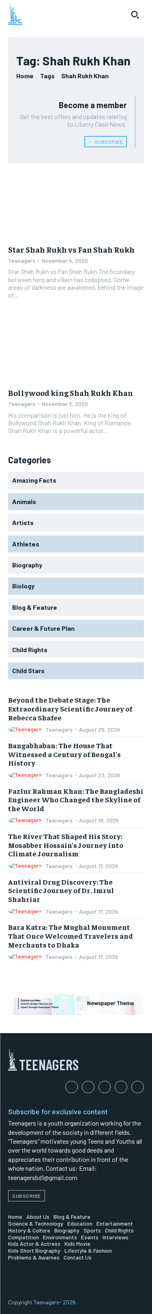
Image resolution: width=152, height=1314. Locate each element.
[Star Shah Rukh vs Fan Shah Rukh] (76, 205)
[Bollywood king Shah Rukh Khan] (76, 349)
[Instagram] (88, 1087)
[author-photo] (26, 729)
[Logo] (15, 14)
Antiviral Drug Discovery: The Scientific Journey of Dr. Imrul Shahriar (61, 890)
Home (25, 76)
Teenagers (21, 260)
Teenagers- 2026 (55, 1302)
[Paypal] (104, 1087)
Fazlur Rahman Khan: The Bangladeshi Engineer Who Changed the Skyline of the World (75, 799)
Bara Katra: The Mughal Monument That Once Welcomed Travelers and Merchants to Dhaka (70, 935)
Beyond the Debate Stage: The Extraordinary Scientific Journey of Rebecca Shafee (70, 708)
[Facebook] (71, 1087)
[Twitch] (121, 1087)
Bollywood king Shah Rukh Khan (70, 392)
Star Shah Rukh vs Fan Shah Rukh (71, 249)
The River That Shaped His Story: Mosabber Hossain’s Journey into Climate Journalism (65, 844)
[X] (137, 1087)
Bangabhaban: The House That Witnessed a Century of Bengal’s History (64, 754)
